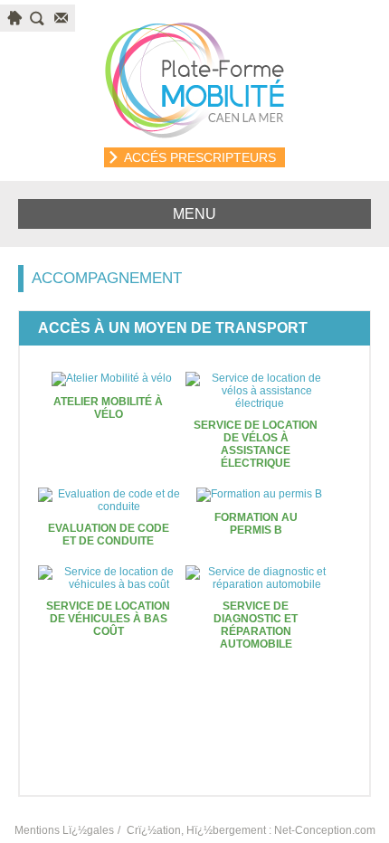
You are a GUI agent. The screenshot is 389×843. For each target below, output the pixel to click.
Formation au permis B (256, 523)
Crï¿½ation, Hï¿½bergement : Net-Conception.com (251, 830)
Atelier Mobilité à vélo (108, 408)
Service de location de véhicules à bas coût (108, 619)
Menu (194, 214)
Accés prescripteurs (200, 157)
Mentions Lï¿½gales (64, 830)
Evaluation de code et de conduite (108, 534)
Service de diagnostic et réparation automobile (255, 625)
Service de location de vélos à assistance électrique (256, 444)
